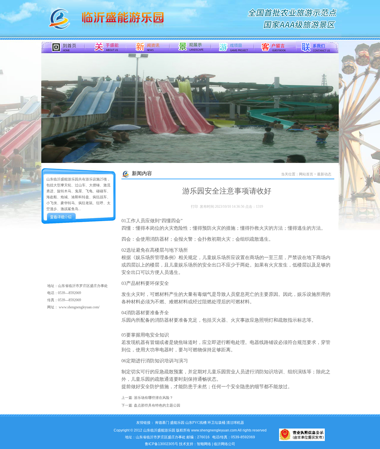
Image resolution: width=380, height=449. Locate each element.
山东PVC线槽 (196, 423)
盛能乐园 (177, 423)
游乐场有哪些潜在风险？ (153, 398)
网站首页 (306, 174)
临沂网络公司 (224, 444)
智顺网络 (204, 444)
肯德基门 (162, 423)
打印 (194, 206)
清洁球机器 (235, 423)
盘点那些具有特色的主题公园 (157, 405)
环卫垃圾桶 (216, 423)
